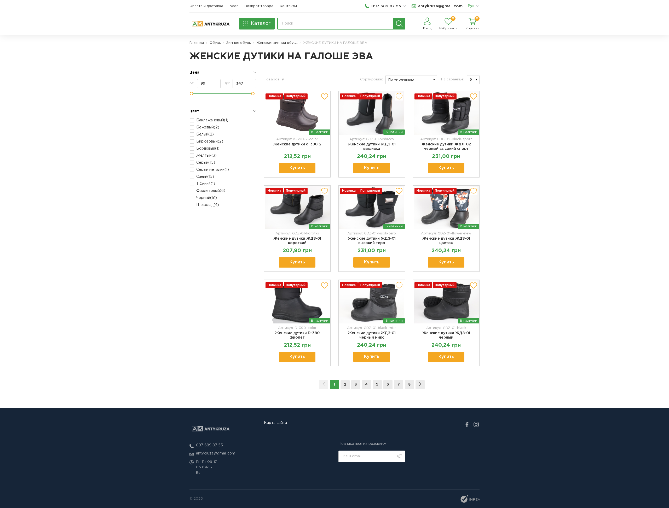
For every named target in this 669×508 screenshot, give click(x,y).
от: (191, 83)
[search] (399, 23)
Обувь (215, 43)
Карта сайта (275, 422)
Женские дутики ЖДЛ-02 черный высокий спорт (446, 146)
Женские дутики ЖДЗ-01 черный (446, 335)
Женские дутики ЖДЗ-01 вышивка (372, 146)
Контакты (288, 6)
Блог (234, 6)
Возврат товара (259, 6)
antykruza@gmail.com (215, 453)
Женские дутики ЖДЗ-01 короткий (297, 241)
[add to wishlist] (324, 97)
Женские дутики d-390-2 (297, 144)
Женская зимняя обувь (276, 43)
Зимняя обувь (238, 43)
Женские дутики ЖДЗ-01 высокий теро (372, 241)
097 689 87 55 (209, 445)
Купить (297, 168)
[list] (477, 6)
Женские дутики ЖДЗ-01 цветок (446, 241)
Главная (196, 43)
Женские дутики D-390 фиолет (297, 335)
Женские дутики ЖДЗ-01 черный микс (372, 335)
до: (227, 83)
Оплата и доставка (206, 6)
